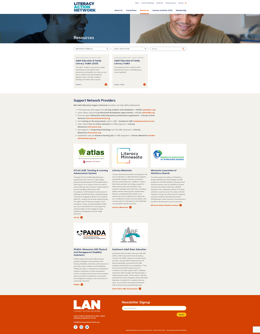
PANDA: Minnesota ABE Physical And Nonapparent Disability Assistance (90, 252)
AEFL (99, 57)
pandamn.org (149, 110)
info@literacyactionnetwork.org (86, 322)
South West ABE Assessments (125, 289)
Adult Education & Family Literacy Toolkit (127, 62)
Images (116, 84)
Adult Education (82, 57)
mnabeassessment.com (144, 121)
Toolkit (122, 84)
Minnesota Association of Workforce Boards (163, 172)
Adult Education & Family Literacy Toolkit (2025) (88, 62)
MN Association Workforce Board (164, 205)
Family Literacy (138, 57)
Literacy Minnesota (122, 170)
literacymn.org (94, 127)
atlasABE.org (148, 112)
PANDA (77, 284)
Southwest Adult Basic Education (129, 249)
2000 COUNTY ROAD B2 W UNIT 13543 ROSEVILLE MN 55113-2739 (89, 317)
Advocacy (93, 57)
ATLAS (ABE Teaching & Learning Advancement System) (91, 172)
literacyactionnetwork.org (98, 118)
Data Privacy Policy (159, 330)
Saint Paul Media (181, 330)
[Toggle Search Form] (185, 3)
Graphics (78, 84)
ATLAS (76, 217)
